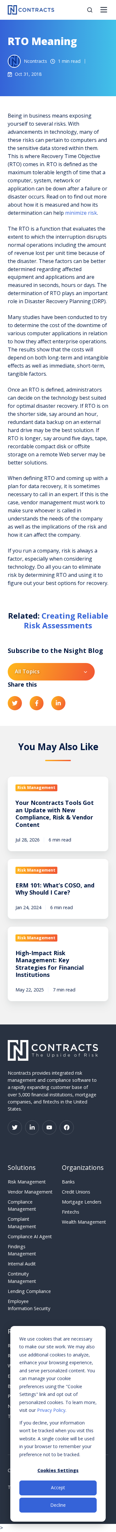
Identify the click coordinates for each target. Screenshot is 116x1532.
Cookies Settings (58, 1470)
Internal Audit (22, 1264)
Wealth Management (84, 1222)
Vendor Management (30, 1192)
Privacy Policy (51, 1410)
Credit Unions (76, 1192)
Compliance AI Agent (30, 1236)
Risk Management (27, 1182)
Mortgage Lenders (82, 1202)
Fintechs (70, 1212)
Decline (58, 1505)
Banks (68, 1182)
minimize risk (81, 212)
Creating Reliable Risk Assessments (66, 620)
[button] (89, 9)
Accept (58, 1487)
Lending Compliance (29, 1291)
